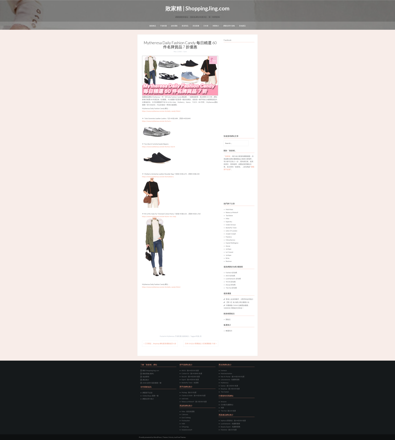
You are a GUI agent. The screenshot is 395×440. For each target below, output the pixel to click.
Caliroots (185, 414)
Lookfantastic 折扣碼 (233, 279)
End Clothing (186, 417)
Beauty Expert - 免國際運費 (230, 427)
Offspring (185, 427)
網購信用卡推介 (148, 399)
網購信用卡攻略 (229, 26)
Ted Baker (229, 215)
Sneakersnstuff (187, 430)
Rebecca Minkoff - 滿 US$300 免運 (194, 402)
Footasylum (186, 420)
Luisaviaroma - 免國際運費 (230, 379)
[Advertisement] (159, 311)
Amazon (224, 402)
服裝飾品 (152, 26)
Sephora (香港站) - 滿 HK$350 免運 (233, 420)
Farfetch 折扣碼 (231, 272)
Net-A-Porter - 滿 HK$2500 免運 (232, 376)
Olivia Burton (230, 240)
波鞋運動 (174, 26)
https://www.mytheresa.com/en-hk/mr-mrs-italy (159, 216)
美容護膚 (196, 26)
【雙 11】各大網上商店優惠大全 (237, 302)
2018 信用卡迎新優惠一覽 (152, 383)
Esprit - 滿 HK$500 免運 (190, 379)
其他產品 (242, 26)
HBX (183, 424)
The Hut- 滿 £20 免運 (228, 411)
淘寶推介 (216, 26)
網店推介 (146, 380)
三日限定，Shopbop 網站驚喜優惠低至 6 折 (160, 343)
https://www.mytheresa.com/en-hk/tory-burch (158, 147)
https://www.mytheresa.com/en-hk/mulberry (158, 177)
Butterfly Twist (231, 228)
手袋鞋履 (163, 26)
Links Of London (231, 231)
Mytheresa (170, 336)
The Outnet (225, 392)
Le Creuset (229, 252)
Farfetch (224, 370)
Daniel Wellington (232, 243)
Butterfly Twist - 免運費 (190, 383)
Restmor (229, 261)
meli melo (185, 399)
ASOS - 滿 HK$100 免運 (190, 370)
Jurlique (228, 249)
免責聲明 (146, 377)
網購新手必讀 (147, 393)
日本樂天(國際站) (227, 405)
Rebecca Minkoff (232, 212)
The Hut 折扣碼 (231, 288)
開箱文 (228, 319)
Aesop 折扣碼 (230, 285)
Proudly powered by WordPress (150, 437)
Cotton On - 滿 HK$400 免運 (192, 373)
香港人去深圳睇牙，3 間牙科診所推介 (239, 299)
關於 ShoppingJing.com (151, 370)
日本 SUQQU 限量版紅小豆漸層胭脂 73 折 (200, 343)
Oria (169, 437)
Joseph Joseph (231, 234)
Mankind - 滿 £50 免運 (229, 430)
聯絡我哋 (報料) (148, 374)
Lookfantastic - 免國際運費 (230, 424)
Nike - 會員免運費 (188, 411)
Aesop (228, 246)
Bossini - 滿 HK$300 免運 (191, 376)
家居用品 (185, 26)
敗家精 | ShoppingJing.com (197, 8)
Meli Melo (229, 209)
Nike (227, 218)
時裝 (197, 336)
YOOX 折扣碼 (231, 282)
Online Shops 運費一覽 (150, 396)
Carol (185, 51)
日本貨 (205, 26)
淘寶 (222, 408)
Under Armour (231, 225)
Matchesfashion (226, 373)
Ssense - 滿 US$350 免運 (229, 386)
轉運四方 (229, 331)
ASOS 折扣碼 (230, 276)
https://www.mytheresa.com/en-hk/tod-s (156, 121)
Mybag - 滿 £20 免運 (189, 392)
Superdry (229, 222)
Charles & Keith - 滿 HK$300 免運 (194, 395)
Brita (227, 258)
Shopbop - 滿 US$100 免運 (230, 389)
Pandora (229, 237)
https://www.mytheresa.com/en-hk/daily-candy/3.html (161, 111)
